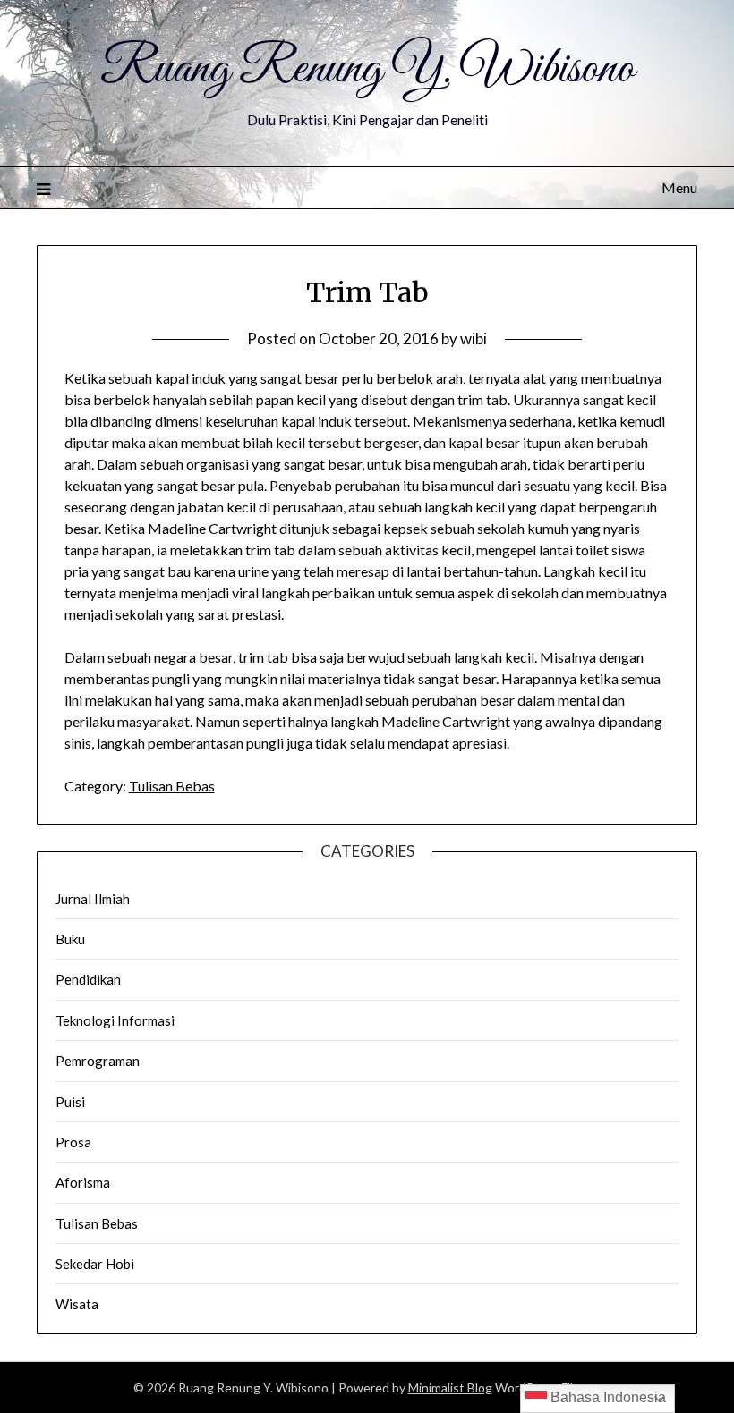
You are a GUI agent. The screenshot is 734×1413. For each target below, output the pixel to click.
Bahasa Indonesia (606, 1397)
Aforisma (82, 1182)
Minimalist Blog (450, 1387)
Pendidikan (88, 979)
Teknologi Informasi (115, 1020)
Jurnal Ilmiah (92, 899)
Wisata (76, 1304)
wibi (473, 338)
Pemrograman (97, 1061)
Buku (70, 939)
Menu (679, 187)
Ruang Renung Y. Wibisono (367, 70)
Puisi (70, 1102)
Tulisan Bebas (172, 785)
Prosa (73, 1142)
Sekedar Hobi (94, 1264)
